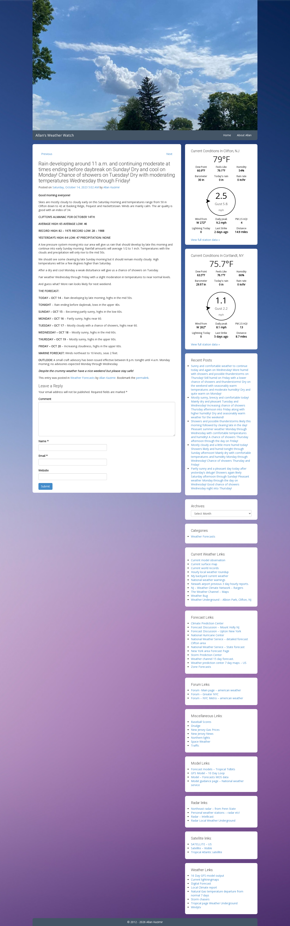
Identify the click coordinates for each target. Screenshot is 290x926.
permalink (142, 378)
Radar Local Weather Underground (213, 820)
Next (169, 154)
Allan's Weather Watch (55, 135)
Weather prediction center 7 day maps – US (218, 663)
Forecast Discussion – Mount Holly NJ (215, 627)
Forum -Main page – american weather (216, 690)
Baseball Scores (201, 722)
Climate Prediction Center (207, 623)
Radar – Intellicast (202, 816)
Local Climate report (204, 887)
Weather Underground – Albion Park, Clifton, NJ (221, 599)
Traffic (195, 745)
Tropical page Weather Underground (214, 903)
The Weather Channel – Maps (210, 592)
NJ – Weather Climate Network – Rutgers (217, 588)
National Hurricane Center (207, 635)
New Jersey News (202, 734)
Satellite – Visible (201, 848)
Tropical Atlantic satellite (206, 852)
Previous (46, 154)
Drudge (195, 726)
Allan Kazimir (111, 187)
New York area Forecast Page (210, 651)
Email (43, 456)
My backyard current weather (209, 576)
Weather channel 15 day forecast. (212, 659)
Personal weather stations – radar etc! (215, 812)
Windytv (196, 907)
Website (43, 470)
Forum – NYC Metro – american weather (217, 698)
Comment (44, 399)
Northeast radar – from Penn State (213, 809)
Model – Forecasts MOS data (209, 777)
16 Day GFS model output (207, 875)
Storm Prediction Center (206, 655)
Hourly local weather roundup (210, 572)
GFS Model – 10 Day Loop (208, 773)
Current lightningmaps (205, 879)
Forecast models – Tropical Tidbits (213, 769)
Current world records (205, 568)
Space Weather (200, 741)
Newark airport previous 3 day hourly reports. (220, 584)
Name (43, 441)
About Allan (244, 135)
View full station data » (205, 240)
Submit (45, 486)
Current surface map (204, 564)
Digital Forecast (201, 883)
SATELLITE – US (201, 844)
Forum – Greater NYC (205, 694)
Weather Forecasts (82, 378)
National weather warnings (208, 580)
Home (227, 135)
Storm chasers (200, 899)
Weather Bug (199, 596)
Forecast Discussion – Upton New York (216, 631)
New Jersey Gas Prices (205, 730)
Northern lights (200, 737)
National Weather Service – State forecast (218, 647)
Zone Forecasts (201, 667)
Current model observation (208, 560)
